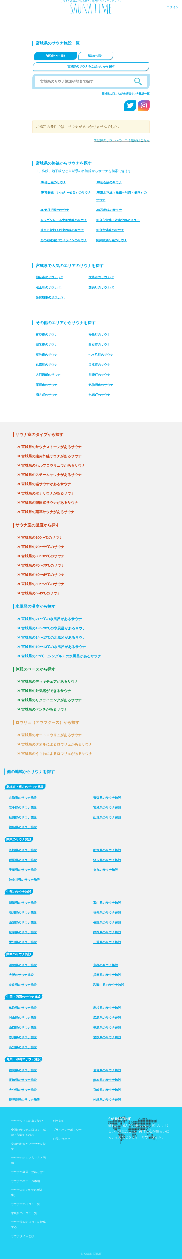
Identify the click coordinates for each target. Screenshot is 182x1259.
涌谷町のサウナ (46, 395)
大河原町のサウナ (48, 374)
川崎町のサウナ (99, 374)
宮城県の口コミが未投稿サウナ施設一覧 (126, 93)
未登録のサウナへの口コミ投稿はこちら (122, 140)
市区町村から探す (56, 55)
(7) (101, 277)
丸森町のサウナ (46, 364)
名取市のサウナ (99, 364)
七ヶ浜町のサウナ (101, 354)
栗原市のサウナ (46, 385)
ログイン (172, 7)
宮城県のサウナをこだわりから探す (91, 66)
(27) (49, 277)
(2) (101, 287)
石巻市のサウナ (46, 354)
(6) (48, 287)
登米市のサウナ (46, 344)
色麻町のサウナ (99, 395)
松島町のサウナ (99, 334)
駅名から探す (95, 55)
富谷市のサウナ (46, 334)
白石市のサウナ (99, 344)
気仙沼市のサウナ (101, 385)
